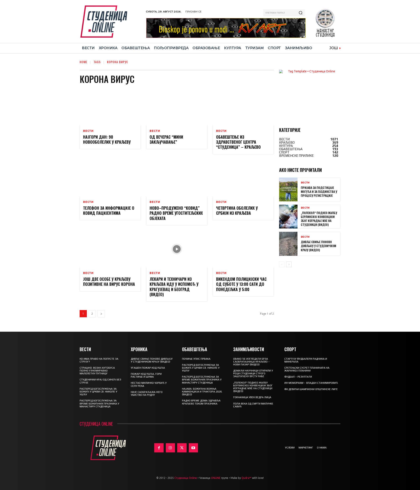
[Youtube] (193, 448)
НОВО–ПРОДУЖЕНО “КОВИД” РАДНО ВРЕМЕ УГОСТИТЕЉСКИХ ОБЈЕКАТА (176, 213)
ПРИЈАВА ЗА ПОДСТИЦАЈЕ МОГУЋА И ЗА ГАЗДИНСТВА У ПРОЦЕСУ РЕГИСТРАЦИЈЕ (319, 191)
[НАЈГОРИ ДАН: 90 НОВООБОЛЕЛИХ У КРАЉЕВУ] (110, 107)
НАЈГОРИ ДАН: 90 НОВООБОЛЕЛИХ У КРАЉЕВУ (107, 139)
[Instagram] (170, 448)
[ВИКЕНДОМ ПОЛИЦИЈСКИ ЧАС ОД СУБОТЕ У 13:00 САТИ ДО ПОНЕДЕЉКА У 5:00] (243, 249)
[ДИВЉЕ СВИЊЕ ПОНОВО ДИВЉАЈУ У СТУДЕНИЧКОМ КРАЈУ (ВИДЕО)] (288, 244)
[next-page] (101, 313)
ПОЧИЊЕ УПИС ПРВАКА (196, 358)
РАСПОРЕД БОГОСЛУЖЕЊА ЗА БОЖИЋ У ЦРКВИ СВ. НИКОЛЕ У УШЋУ (98, 391)
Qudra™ (246, 477)
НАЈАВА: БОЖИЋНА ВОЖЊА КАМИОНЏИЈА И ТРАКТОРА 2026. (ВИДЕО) (202, 391)
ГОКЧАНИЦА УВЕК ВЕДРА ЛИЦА (252, 397)
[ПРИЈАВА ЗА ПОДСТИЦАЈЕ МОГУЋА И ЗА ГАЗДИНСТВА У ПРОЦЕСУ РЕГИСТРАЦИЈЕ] (288, 189)
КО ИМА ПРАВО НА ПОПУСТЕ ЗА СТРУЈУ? (99, 360)
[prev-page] (282, 264)
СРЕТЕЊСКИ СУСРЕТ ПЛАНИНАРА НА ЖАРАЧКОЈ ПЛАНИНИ (306, 369)
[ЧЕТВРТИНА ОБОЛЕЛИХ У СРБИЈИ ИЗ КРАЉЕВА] (243, 178)
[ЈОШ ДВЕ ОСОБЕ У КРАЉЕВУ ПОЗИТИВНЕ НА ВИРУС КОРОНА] (110, 249)
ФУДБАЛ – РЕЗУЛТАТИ (298, 376)
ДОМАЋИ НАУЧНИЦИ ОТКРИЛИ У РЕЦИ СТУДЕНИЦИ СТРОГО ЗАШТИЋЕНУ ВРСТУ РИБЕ (253, 373)
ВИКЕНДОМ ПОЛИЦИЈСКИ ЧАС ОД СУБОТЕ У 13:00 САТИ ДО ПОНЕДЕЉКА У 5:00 (241, 284)
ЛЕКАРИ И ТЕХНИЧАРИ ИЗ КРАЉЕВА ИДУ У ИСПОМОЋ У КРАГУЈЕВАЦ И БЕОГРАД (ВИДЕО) (174, 286)
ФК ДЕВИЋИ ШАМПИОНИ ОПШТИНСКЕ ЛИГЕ (311, 389)
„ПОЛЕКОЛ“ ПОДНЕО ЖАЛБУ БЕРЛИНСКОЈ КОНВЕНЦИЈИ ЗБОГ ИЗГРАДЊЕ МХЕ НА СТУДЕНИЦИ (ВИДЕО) (319, 218)
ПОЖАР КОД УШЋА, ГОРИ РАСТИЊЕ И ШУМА (146, 375)
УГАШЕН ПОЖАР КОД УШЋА (148, 367)
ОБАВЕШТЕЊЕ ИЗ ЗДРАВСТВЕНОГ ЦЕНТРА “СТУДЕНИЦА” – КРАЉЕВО (238, 142)
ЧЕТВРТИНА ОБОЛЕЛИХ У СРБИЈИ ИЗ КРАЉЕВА (237, 210)
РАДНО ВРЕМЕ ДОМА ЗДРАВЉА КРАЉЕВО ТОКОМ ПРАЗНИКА (201, 402)
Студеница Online (185, 477)
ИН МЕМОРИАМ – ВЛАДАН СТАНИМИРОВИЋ (311, 382)
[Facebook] (159, 448)
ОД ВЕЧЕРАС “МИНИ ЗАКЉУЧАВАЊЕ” (166, 139)
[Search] (300, 12)
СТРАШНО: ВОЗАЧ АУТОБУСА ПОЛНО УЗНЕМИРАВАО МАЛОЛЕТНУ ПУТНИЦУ (97, 370)
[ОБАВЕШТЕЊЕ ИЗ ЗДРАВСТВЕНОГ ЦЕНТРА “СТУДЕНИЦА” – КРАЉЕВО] (243, 107)
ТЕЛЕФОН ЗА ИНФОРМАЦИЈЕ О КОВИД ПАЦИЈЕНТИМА (108, 210)
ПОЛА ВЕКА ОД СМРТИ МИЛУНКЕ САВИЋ (253, 405)
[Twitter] (182, 448)
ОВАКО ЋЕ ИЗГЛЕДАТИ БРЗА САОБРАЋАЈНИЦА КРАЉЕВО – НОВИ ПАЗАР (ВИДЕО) (251, 361)
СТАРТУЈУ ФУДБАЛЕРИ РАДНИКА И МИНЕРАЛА (305, 360)
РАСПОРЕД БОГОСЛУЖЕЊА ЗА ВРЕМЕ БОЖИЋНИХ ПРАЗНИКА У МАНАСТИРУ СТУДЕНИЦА (99, 403)
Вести (88, 131)
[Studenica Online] (111, 21)
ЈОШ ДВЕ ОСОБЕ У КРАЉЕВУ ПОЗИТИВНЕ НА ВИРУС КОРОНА (109, 281)
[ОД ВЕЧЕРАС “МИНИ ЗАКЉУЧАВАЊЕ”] (176, 107)
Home (83, 61)
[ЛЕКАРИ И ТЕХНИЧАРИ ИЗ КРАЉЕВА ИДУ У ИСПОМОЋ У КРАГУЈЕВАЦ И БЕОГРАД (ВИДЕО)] (176, 249)
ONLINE (215, 477)
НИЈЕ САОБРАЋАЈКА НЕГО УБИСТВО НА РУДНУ (147, 393)
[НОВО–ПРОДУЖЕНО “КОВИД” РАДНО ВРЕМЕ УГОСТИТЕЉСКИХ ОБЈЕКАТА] (176, 178)
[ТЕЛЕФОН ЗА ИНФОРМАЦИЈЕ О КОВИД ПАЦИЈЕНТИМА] (110, 178)
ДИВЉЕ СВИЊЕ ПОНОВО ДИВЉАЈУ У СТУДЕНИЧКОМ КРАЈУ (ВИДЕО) (318, 245)
